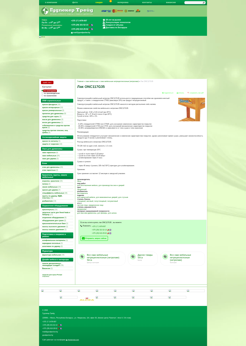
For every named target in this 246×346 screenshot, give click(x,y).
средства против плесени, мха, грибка (55, 131)
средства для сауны (51, 116)
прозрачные (81, 209)
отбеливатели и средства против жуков (56, 126)
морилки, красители (52, 181)
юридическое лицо (96, 205)
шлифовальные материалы (54, 240)
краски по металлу (51, 141)
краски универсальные (53, 110)
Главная (80, 81)
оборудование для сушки (53, 220)
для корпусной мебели (86, 197)
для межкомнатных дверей (106, 197)
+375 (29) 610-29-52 (80, 29)
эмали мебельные (51, 187)
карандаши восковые (52, 243)
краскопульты (49, 209)
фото (75, 2)
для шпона (112, 213)
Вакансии (47, 268)
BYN (151, 11)
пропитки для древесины (53, 113)
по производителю (52, 93)
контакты (147, 2)
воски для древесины (52, 122)
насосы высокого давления (54, 227)
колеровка (123, 2)
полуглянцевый (100, 201)
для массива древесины (86, 213)
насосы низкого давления (54, 229)
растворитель (82, 193)
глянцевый (81, 201)
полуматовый (112, 201)
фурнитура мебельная (53, 255)
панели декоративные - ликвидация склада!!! (52, 264)
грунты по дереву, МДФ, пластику (52, 197)
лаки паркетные (49, 152)
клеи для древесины (52, 167)
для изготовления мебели (87, 185)
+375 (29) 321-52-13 (80, 25)
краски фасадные (51, 104)
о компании (51, 2)
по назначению (50, 96)
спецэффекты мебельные (54, 193)
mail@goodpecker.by (50, 332)
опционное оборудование (54, 217)
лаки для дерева (50, 159)
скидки (99, 2)
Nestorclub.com (73, 340)
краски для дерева (51, 190)
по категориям (50, 91)
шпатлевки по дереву (52, 246)
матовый (90, 201)
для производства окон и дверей (111, 185)
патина (46, 184)
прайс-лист (47, 82)
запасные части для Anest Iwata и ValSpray (56, 213)
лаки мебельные (50, 156)
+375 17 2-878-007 (79, 21)
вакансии (171, 2)
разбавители (49, 201)
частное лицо (82, 205)
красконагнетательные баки (55, 223)
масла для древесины (52, 119)
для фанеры (102, 213)
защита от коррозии (52, 144)
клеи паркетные (49, 170)
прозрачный (81, 189)
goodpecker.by (47, 335)
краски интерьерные (52, 107)
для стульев (123, 197)
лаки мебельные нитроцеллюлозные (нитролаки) (119, 81)
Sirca (79, 181)
